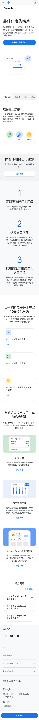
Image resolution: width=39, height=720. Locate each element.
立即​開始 (19, 715)
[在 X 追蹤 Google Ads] (5, 635)
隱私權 (5, 694)
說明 (8, 702)
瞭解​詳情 (19, 470)
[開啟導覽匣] (3, 2)
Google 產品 (8, 697)
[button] (19, 597)
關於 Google (24, 694)
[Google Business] (8, 2)
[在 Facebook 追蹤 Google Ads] (17, 635)
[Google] (7, 689)
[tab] (7, 97)
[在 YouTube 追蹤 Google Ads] (11, 635)
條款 (12, 694)
